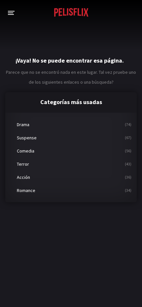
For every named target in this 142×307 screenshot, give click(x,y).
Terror (23, 164)
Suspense (27, 138)
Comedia (25, 151)
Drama (23, 124)
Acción (23, 177)
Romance (26, 190)
